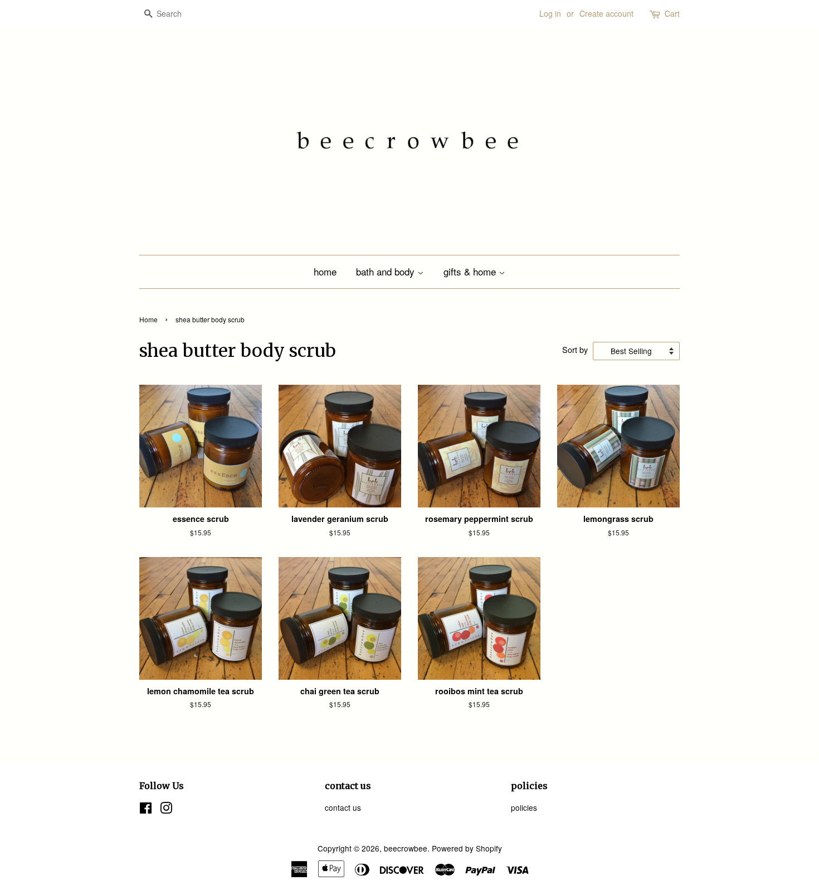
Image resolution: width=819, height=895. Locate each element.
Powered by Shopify (467, 848)
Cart (672, 13)
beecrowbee (405, 848)
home (325, 271)
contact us (343, 807)
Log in (550, 13)
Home (148, 319)
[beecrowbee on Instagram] (166, 809)
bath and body (386, 271)
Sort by (575, 349)
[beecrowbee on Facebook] (145, 809)
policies (524, 807)
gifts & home (471, 271)
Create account (606, 13)
